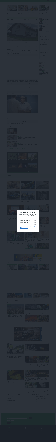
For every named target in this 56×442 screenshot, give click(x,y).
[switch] (35, 220)
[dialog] (28, 221)
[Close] (38, 211)
